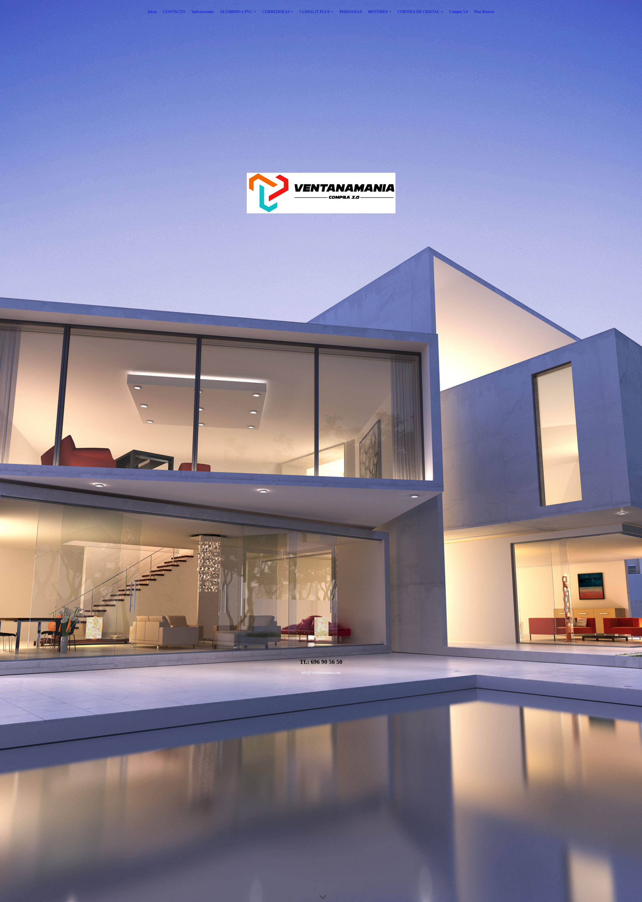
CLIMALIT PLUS (314, 12)
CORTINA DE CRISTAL (418, 12)
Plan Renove (484, 12)
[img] (321, 451)
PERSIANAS (351, 12)
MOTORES (378, 12)
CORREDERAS (276, 12)
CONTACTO (174, 12)
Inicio (152, 12)
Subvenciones (203, 12)
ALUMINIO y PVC (236, 12)
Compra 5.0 (458, 12)
